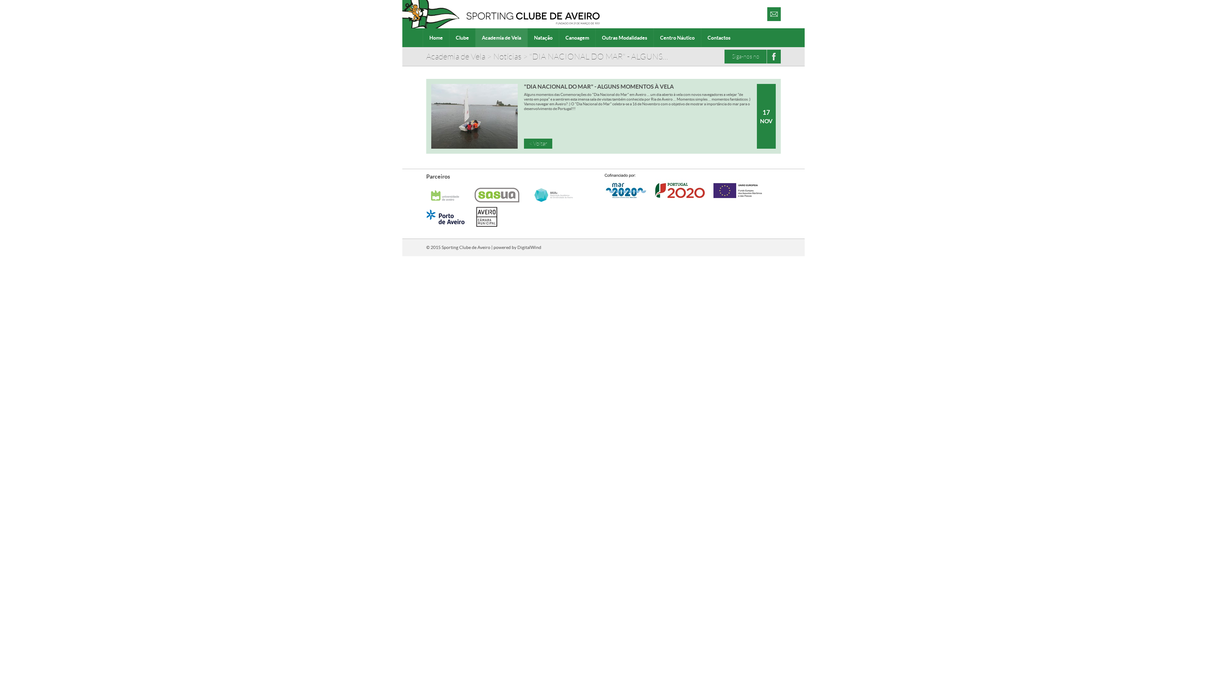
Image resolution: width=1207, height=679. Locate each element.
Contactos (719, 38)
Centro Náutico (677, 38)
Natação (543, 38)
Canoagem (577, 38)
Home (436, 38)
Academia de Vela (501, 38)
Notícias (507, 56)
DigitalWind (529, 247)
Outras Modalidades (624, 38)
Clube (462, 38)
